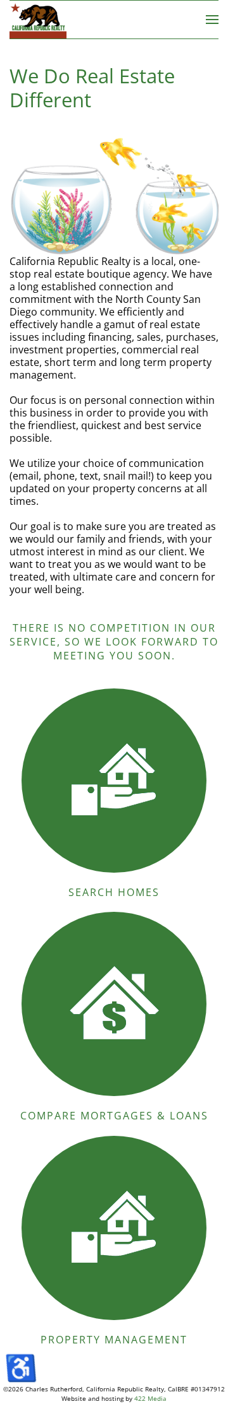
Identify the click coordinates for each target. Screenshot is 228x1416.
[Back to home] (38, 19)
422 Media (150, 1398)
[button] (212, 19)
